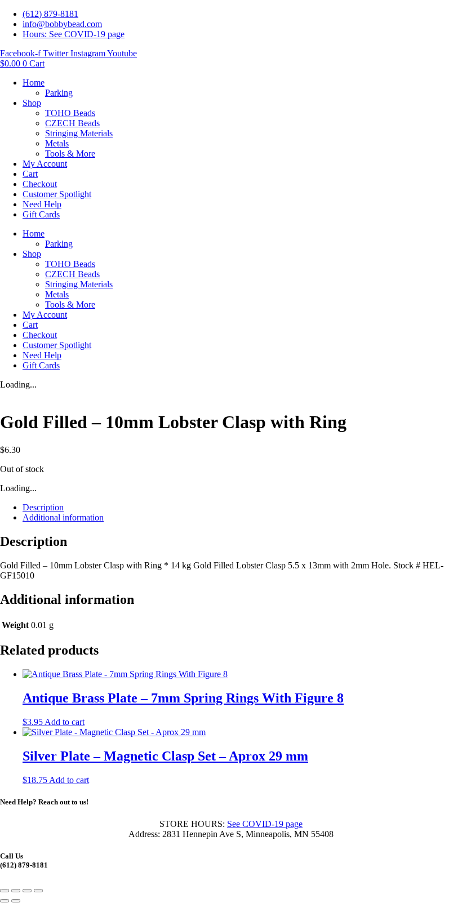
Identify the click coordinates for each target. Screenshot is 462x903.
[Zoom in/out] (4, 890)
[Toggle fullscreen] (15, 890)
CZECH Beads (72, 123)
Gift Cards (41, 214)
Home (34, 82)
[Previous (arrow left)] (4, 900)
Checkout (40, 184)
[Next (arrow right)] (15, 900)
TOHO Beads (70, 113)
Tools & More (70, 153)
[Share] (27, 890)
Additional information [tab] (63, 517)
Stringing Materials (79, 133)
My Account (45, 163)
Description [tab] (43, 507)
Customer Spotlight (57, 194)
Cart (30, 174)
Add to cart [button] (65, 722)
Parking (59, 92)
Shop (32, 103)
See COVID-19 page (265, 824)
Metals (57, 143)
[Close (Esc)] (38, 890)
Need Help (42, 204)
